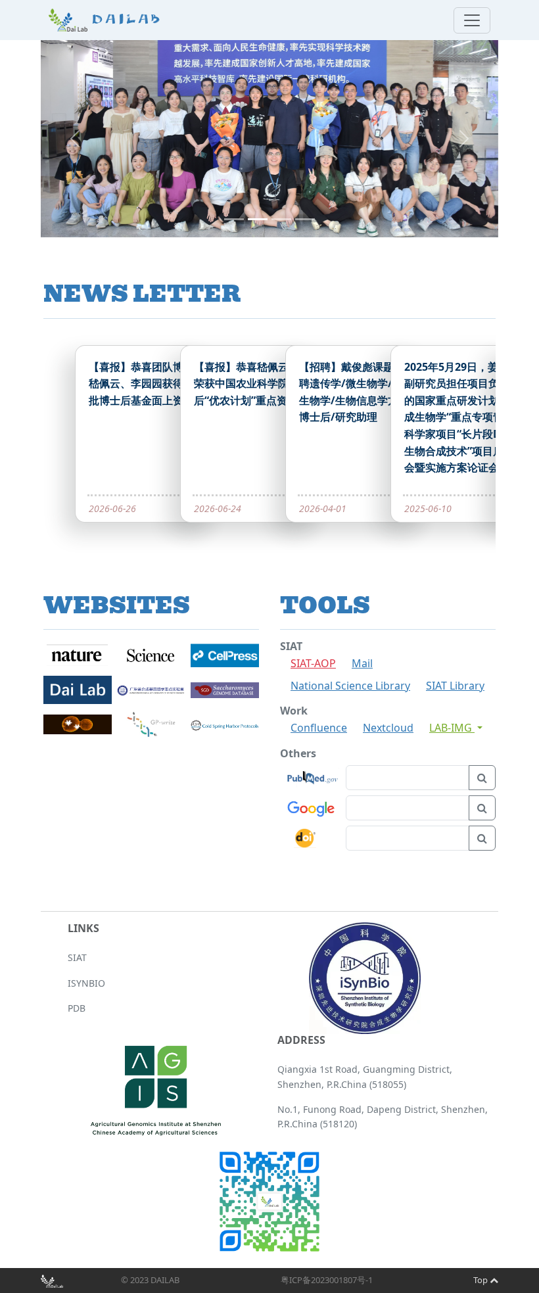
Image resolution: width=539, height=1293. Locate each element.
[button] (75, 138)
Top (481, 1280)
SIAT (77, 957)
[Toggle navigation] (472, 20)
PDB (76, 1008)
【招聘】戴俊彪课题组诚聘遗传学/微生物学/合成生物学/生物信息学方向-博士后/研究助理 (357, 392)
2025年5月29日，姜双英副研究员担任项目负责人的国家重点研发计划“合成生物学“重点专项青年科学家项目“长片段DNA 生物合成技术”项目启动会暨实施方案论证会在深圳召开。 (462, 426)
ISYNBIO (86, 983)
